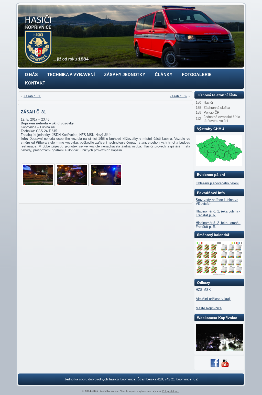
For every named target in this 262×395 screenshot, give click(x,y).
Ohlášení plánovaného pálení (217, 183)
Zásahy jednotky (124, 74)
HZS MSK (203, 290)
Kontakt (35, 83)
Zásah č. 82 (178, 96)
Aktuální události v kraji (213, 299)
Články (163, 74)
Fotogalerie (197, 74)
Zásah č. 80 (32, 96)
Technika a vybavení (71, 74)
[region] (131, 36)
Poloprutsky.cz (170, 391)
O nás (31, 74)
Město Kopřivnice (209, 308)
